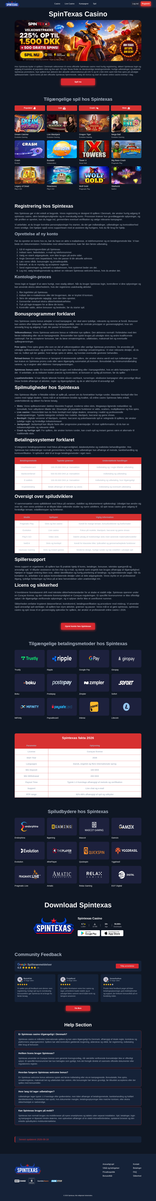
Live (60, 108)
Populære (28, 108)
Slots (124, 108)
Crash (92, 108)
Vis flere (78, 1008)
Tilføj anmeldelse (127, 966)
